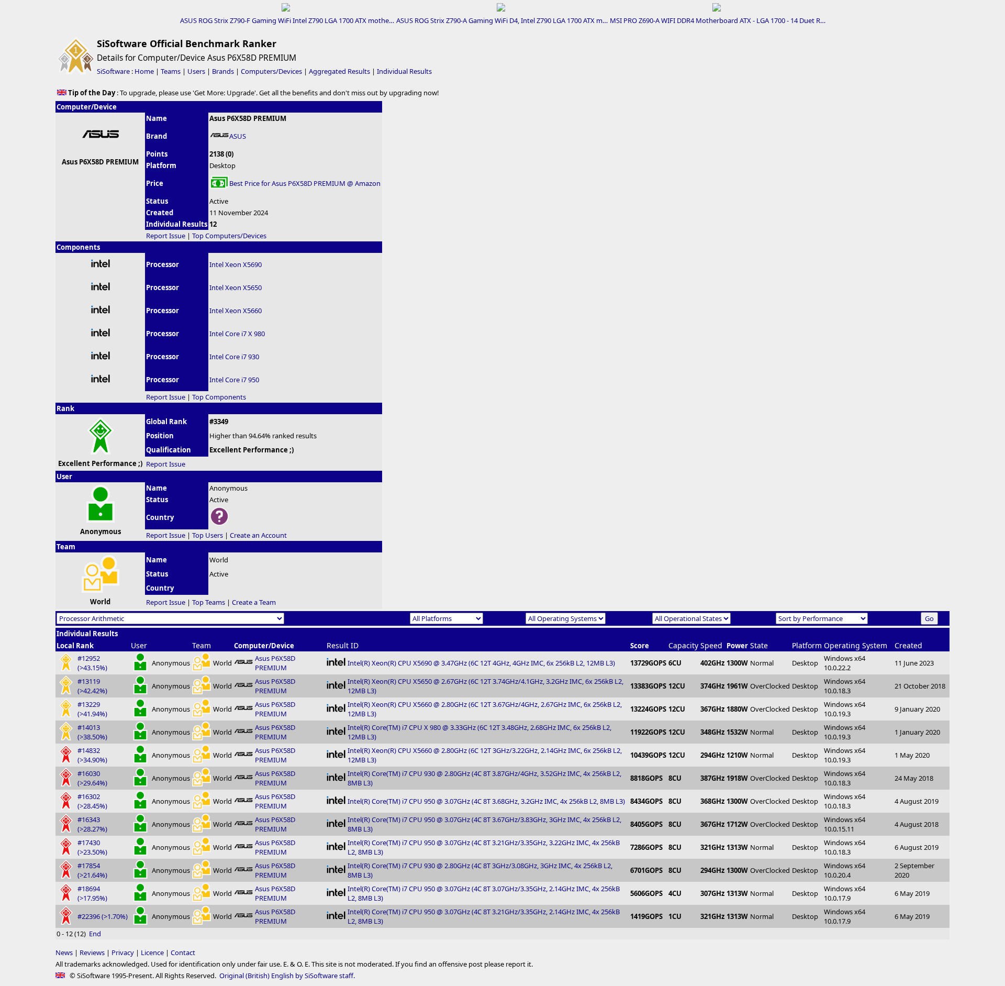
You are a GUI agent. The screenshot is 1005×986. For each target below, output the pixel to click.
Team (201, 645)
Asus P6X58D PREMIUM (275, 662)
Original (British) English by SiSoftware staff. (287, 975)
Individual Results (404, 71)
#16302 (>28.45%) (92, 801)
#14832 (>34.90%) (92, 755)
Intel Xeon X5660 (235, 310)
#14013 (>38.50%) (92, 732)
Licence (152, 952)
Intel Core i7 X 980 (237, 333)
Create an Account (258, 535)
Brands (223, 71)
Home (144, 71)
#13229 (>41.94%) (92, 709)
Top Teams (208, 602)
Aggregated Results (339, 71)
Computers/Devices (271, 71)
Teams (171, 71)
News (64, 952)
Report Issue (165, 235)
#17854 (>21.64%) (92, 870)
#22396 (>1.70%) (102, 916)
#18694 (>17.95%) (92, 893)
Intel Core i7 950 (234, 379)
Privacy (122, 952)
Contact (183, 952)
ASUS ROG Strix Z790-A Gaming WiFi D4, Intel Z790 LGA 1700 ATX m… (502, 20)
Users (196, 71)
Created (908, 645)
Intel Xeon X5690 (235, 264)
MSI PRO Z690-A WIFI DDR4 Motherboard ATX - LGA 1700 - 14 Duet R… (717, 20)
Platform (807, 645)
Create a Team (254, 602)
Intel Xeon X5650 (235, 287)
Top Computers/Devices (229, 235)
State (759, 645)
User (139, 645)
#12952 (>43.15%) (92, 662)
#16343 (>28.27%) (92, 824)
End (95, 933)
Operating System (855, 645)
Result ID (343, 645)
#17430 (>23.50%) (92, 847)
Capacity (683, 645)
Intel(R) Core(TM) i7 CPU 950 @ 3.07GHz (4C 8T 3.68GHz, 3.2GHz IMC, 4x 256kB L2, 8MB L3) (486, 801)
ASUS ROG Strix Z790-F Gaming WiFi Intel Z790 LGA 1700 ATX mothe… (287, 20)
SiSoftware (113, 71)
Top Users (207, 535)
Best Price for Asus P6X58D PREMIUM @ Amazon (305, 183)
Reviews (92, 952)
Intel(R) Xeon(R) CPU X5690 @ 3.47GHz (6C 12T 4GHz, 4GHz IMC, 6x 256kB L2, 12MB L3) (481, 663)
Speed (711, 645)
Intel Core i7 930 (234, 356)
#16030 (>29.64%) (92, 778)
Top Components (219, 397)
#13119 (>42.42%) (92, 686)
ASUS (237, 136)
